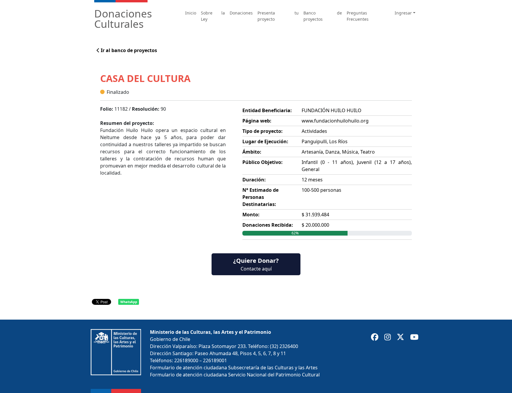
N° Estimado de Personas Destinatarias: (260, 197)
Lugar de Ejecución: (265, 141)
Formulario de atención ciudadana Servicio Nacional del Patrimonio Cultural (235, 374)
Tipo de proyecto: (262, 131)
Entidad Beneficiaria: (267, 110)
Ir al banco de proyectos (128, 50)
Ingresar (403, 13)
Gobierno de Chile (170, 339)
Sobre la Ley (213, 16)
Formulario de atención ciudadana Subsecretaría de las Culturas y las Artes (234, 367)
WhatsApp (128, 301)
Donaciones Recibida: (267, 225)
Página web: (256, 120)
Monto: (251, 214)
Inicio (190, 13)
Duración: (254, 179)
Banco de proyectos (322, 16)
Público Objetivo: (262, 162)
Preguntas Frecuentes (358, 16)
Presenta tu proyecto (277, 16)
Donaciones (241, 13)
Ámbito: (251, 152)
